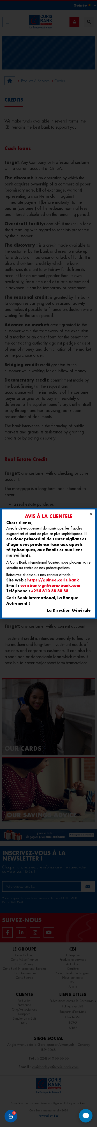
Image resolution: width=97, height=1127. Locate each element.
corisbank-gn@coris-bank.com (50, 585)
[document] (48, 563)
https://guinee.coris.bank (53, 580)
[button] (90, 514)
